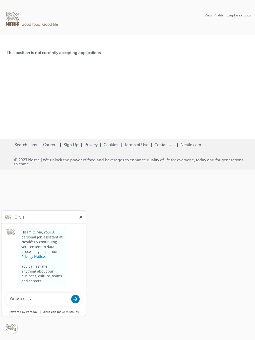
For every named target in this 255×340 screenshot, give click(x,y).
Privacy (91, 144)
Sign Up (71, 144)
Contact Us (164, 144)
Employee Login (239, 15)
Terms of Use (136, 144)
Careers (50, 144)
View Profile (214, 15)
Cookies (111, 144)
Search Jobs (25, 144)
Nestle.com (191, 144)
